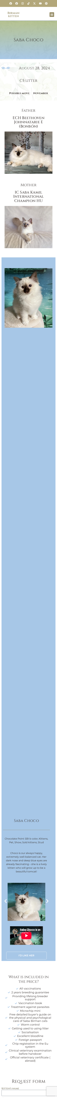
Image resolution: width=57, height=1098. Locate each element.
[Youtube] (40, 3)
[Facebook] (10, 3)
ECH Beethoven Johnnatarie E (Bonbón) (28, 122)
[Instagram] (22, 3)
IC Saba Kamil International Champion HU (28, 196)
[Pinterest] (46, 3)
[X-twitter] (34, 3)
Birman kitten (13, 14)
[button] (52, 14)
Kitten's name (10, 1088)
